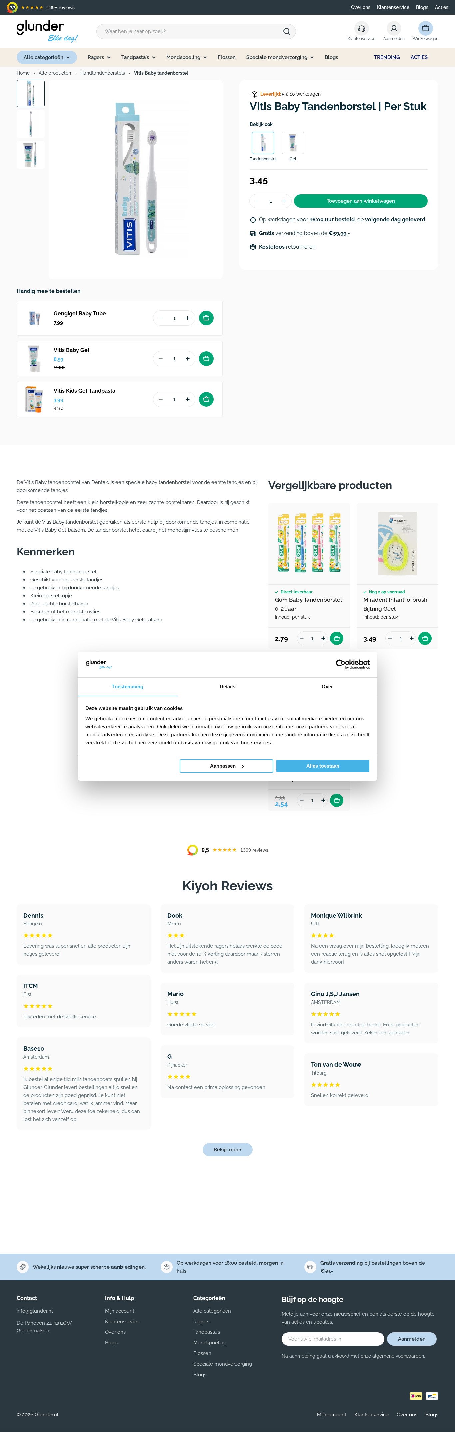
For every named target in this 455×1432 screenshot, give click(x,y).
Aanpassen (223, 766)
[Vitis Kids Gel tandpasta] (34, 399)
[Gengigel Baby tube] (34, 318)
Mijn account (331, 1415)
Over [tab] (327, 686)
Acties (441, 7)
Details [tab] (228, 686)
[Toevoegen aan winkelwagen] (206, 318)
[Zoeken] (287, 31)
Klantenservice (393, 7)
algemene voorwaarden (398, 1356)
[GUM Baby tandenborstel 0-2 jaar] (309, 543)
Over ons (360, 7)
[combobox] (196, 31)
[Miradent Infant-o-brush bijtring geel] (397, 543)
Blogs (422, 7)
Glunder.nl (46, 1415)
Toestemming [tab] (127, 686)
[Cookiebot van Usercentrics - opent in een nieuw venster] (341, 664)
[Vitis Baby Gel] (34, 359)
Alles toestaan (322, 766)
